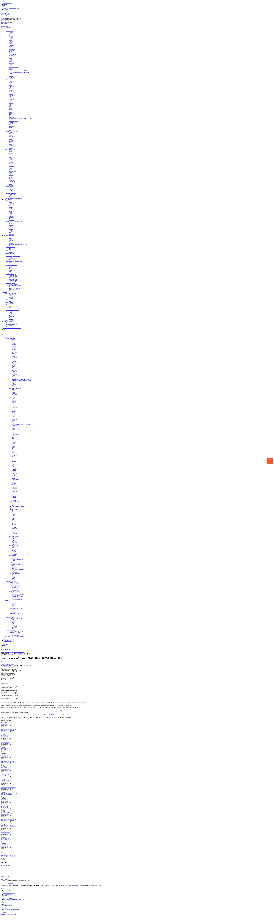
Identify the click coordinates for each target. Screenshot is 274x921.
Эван (10, 128)
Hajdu (10, 211)
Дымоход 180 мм (13, 280)
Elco (10, 195)
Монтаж (5, 4)
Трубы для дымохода (14, 289)
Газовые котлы (9, 31)
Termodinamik (12, 171)
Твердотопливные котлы (12, 79)
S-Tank (10, 232)
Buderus (11, 36)
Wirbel (10, 113)
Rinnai (10, 58)
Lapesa (10, 213)
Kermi (10, 267)
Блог (4, 10)
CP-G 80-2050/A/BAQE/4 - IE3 (8, 855)
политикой (74, 885)
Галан (10, 145)
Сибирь (11, 123)
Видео (4, 6)
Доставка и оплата (7, 3)
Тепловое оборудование (9, 235)
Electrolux (11, 225)
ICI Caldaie (11, 43)
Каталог (5, 337)
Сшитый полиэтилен (11, 326)
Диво (10, 119)
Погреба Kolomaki (10, 320)
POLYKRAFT (12, 54)
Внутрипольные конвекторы (13, 250)
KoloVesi (11, 313)
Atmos (10, 81)
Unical (10, 64)
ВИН (10, 144)
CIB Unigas (12, 194)
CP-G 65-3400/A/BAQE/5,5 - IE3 (8, 761)
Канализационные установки (13, 299)
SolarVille (11, 61)
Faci (10, 87)
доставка (8, 665)
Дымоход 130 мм (13, 277)
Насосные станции (10, 302)
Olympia (11, 52)
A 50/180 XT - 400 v (5, 774)
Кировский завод (13, 67)
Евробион (11, 316)
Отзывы (5, 5)
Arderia (11, 32)
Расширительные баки (11, 324)
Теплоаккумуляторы (11, 227)
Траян (10, 127)
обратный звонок (67, 714)
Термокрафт (12, 126)
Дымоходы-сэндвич (8, 272)
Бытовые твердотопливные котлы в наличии (20, 118)
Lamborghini (12, 49)
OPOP (10, 100)
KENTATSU (12, 136)
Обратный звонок (5, 23)
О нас (4, 1)
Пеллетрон (11, 180)
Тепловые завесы (10, 247)
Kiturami (11, 47)
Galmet (10, 90)
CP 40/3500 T (4, 722)
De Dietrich (11, 38)
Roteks (10, 169)
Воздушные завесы (11, 253)
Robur (10, 259)
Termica (11, 218)
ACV (10, 151)
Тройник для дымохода (14, 288)
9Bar (10, 222)
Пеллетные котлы (10, 149)
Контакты (5, 9)
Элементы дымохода (11, 283)
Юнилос (11, 319)
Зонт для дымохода (13, 286)
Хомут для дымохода (14, 290)
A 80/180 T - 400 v (5, 755)
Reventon (11, 240)
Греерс (10, 238)
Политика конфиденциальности (11, 8)
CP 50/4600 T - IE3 (5, 838)
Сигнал (11, 76)
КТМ (10, 177)
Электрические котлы (11, 131)
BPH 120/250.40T (5, 806)
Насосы (5, 292)
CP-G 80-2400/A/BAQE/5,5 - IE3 (8, 825)
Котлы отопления (7, 29)
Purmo (10, 270)
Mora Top (11, 50)
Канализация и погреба (9, 308)
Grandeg (11, 159)
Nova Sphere (10, 883)
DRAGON (11, 86)
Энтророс (11, 77)
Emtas (10, 155)
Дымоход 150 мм (13, 279)
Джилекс (11, 298)
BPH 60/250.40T (4, 800)
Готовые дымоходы (11, 274)
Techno (10, 252)
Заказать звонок (4, 24)
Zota (10, 114)
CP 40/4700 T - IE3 (5, 767)
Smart (10, 271)
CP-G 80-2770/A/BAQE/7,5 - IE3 (8, 819)
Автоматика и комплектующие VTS (18, 244)
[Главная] (2, 18)
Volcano (11, 243)
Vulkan (10, 112)
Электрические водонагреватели (14, 221)
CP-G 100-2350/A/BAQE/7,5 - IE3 (9, 793)
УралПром (11, 146)
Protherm (11, 55)
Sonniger (11, 241)
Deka (10, 311)
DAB (10, 306)
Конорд (11, 69)
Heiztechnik (12, 91)
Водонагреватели (7, 199)
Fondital (11, 41)
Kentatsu (11, 46)
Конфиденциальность (8, 641)
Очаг (10, 74)
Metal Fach (11, 166)
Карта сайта (3, 886)
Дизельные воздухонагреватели (14, 261)
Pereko (10, 101)
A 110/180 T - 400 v (5, 780)
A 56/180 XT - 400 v (5, 832)
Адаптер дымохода (13, 284)
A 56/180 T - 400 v (5, 845)
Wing (10, 248)
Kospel (10, 137)
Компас (11, 68)
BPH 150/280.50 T (5, 735)
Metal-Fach (11, 99)
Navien (10, 51)
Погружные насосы (11, 293)
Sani (10, 315)
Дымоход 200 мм (13, 281)
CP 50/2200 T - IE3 (5, 742)
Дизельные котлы (10, 186)
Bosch (10, 82)
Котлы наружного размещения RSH (18, 70)
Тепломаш (11, 245)
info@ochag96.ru (4, 15)
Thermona (11, 63)
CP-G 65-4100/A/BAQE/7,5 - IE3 (8, 729)
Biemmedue (12, 258)
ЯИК (10, 78)
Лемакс (11, 73)
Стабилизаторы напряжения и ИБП (12, 328)
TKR (10, 106)
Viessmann (11, 65)
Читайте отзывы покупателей (8, 914)
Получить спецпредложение (7, 664)
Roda (10, 59)
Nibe (10, 214)
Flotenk (11, 312)
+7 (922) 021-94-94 (5, 13)
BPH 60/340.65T (4, 748)
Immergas (11, 45)
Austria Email (12, 203)
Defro (10, 85)
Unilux (10, 108)
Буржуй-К (11, 117)
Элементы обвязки (8, 321)
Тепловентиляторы (11, 236)
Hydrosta (11, 42)
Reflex (10, 325)
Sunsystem (11, 217)
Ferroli (10, 40)
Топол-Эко (11, 317)
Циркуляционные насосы (12, 304)
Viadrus (11, 109)
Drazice (11, 207)
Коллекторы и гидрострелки (13, 322)
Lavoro (10, 96)
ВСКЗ (10, 176)
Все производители (5, 865)
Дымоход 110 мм (13, 275)
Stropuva (11, 105)
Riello (10, 56)
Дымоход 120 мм (13, 276)
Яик (10, 130)
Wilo (10, 295)
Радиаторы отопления (11, 265)
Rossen (10, 60)
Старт (10, 124)
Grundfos (11, 294)
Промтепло (12, 181)
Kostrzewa (11, 164)
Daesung (11, 37)
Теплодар (11, 185)
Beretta (10, 34)
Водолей (11, 297)
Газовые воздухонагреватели (13, 256)
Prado (10, 268)
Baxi (10, 33)
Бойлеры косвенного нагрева (13, 200)
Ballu (10, 239)
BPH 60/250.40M (5, 812)
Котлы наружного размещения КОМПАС (19, 72)
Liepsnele (11, 97)
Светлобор (11, 182)
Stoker (10, 104)
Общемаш (11, 122)
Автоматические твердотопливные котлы (19, 115)
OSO (10, 226)
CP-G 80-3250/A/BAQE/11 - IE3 (8, 787)
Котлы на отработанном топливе (14, 198)
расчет (15, 666)
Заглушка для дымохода (15, 285)
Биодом (11, 175)
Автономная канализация (12, 310)
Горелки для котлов (11, 193)
